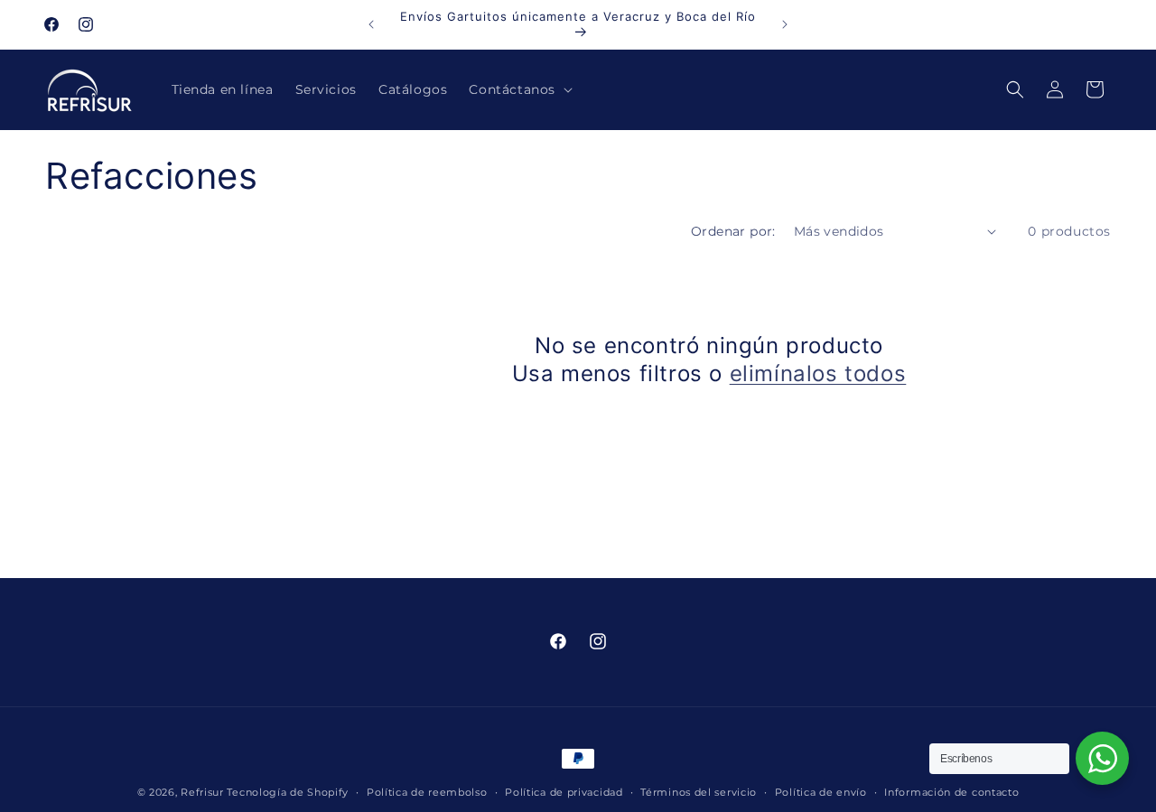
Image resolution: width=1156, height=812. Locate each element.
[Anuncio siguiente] (785, 24)
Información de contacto (951, 791)
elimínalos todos (818, 373)
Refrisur (202, 792)
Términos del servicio (698, 791)
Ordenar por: (733, 231)
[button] (519, 89)
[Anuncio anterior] (371, 24)
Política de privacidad (563, 791)
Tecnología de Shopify (288, 792)
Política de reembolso (427, 791)
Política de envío (821, 791)
